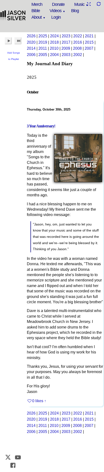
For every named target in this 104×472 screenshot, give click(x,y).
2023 (66, 36)
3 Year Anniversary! (41, 126)
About (36, 17)
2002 (77, 55)
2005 (42, 55)
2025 (42, 36)
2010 (54, 48)
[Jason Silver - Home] (13, 15)
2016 (77, 42)
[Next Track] (18, 40)
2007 (89, 48)
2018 (54, 42)
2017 (66, 42)
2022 (77, 36)
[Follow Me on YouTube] (18, 457)
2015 (89, 42)
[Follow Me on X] (8, 457)
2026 (31, 36)
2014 (31, 48)
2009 (65, 48)
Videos (55, 10)
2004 (54, 55)
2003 (66, 55)
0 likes (37, 401)
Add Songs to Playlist (13, 55)
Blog (75, 10)
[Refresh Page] (98, 4)
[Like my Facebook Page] (13, 465)
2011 (42, 48)
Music (79, 4)
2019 (42, 42)
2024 (54, 36)
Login (56, 17)
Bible (35, 10)
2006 (31, 55)
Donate (58, 4)
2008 (77, 48)
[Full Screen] (88, 4)
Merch (36, 4)
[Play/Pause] (8, 40)
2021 (89, 36)
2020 (31, 42)
